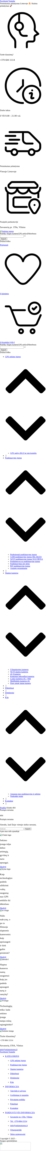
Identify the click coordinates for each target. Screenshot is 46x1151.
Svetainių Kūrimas (24, 1138)
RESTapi (36, 1138)
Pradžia (3, 808)
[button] (3, 867)
